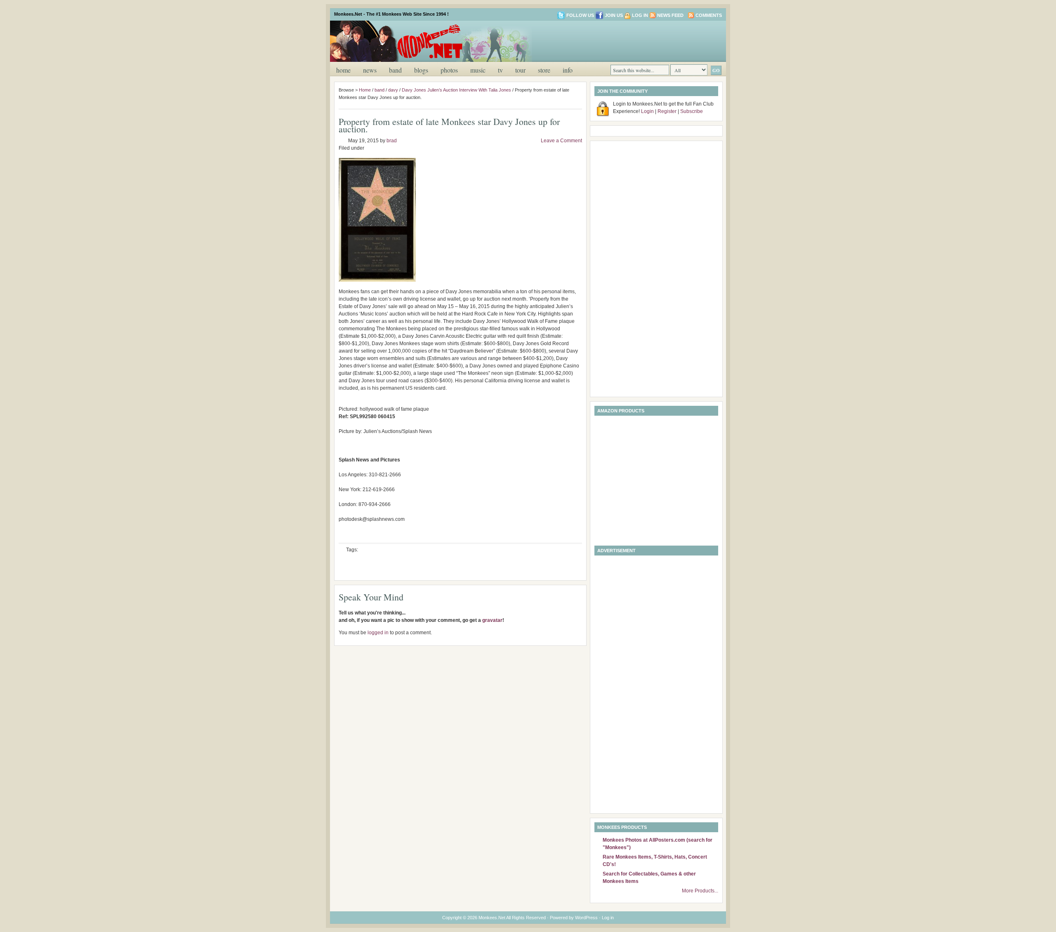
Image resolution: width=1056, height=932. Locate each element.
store (544, 70)
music (478, 70)
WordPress (586, 917)
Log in (640, 15)
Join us (614, 15)
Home (343, 70)
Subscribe (691, 111)
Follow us (580, 15)
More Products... (700, 891)
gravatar (492, 620)
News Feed (670, 15)
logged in (378, 632)
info (568, 70)
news (370, 70)
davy (393, 89)
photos (449, 70)
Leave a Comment (561, 141)
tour (520, 70)
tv (500, 70)
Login (647, 111)
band (395, 70)
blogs (421, 70)
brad (392, 141)
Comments (708, 15)
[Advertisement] (624, 40)
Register (667, 111)
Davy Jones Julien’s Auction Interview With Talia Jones (456, 89)
